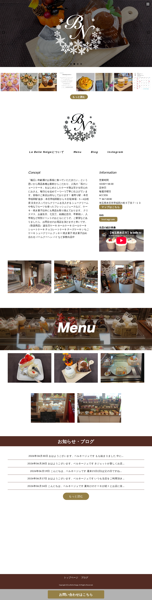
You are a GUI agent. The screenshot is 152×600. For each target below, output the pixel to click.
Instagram (108, 219)
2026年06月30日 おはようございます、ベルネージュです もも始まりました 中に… (76, 455)
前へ (3, 33)
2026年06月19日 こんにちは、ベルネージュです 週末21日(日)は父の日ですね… (76, 471)
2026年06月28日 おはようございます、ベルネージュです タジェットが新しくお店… (76, 463)
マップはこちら (111, 206)
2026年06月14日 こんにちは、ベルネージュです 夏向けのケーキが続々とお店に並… (76, 486)
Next (148, 33)
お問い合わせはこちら (76, 594)
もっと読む (79, 96)
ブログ (84, 577)
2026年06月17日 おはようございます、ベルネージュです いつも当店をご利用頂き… (76, 478)
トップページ (71, 577)
